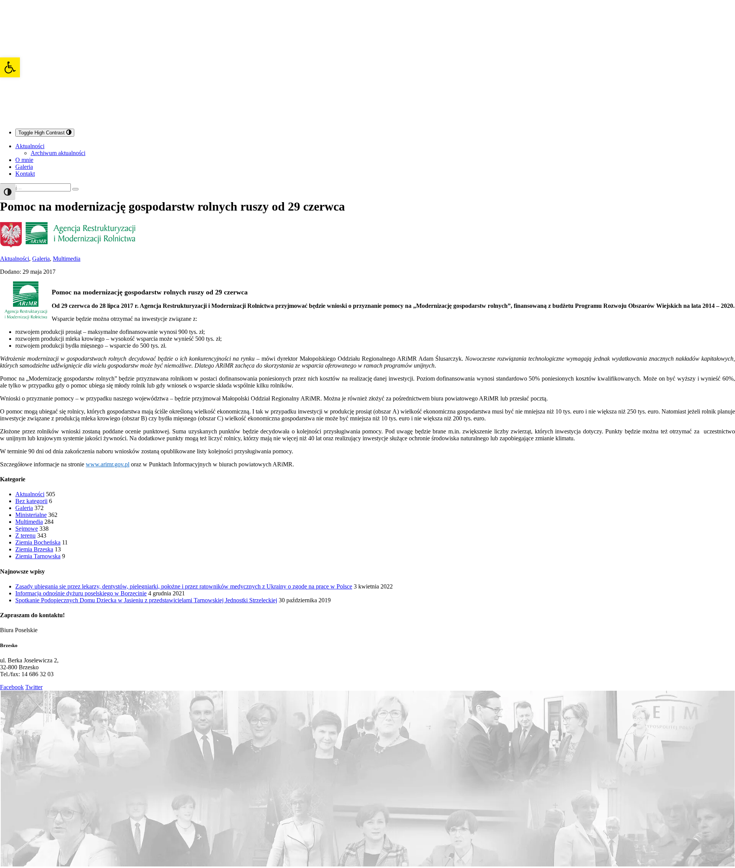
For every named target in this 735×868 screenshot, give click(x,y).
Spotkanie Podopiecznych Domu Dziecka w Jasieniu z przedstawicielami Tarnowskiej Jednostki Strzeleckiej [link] (146, 600)
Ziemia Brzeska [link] (34, 549)
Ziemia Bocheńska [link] (37, 542)
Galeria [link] (24, 166)
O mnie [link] (24, 160)
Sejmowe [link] (26, 528)
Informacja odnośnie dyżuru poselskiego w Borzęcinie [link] (81, 593)
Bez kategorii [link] (31, 501)
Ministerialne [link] (31, 515)
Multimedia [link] (66, 258)
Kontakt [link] (25, 173)
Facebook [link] (12, 687)
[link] (10, 67)
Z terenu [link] (25, 535)
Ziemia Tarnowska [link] (37, 556)
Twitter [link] (33, 687)
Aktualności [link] (29, 146)
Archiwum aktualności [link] (58, 153)
